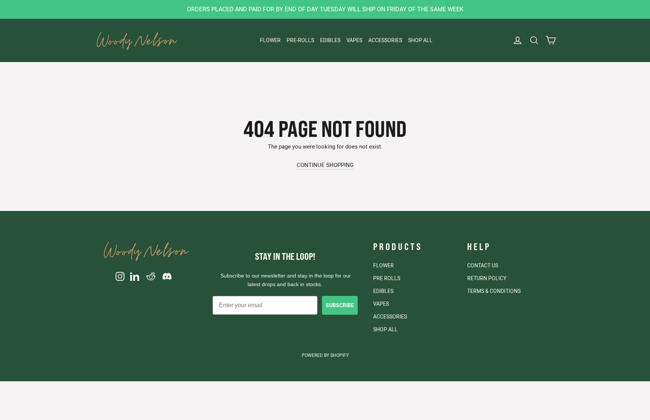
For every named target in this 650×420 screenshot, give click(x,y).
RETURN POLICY (486, 278)
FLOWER (270, 40)
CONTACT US (482, 265)
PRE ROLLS (386, 278)
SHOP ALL (420, 40)
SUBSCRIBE (340, 305)
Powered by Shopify (325, 355)
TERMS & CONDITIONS (494, 291)
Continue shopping (325, 165)
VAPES (354, 40)
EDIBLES (330, 40)
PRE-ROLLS (300, 40)
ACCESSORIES (385, 40)
